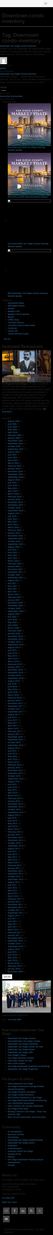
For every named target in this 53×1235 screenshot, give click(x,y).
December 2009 (15, 971)
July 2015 (12, 784)
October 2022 (14, 541)
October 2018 (14, 675)
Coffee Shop (13, 319)
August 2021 (14, 580)
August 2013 (14, 848)
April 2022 (12, 558)
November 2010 (15, 940)
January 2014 (14, 834)
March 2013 (13, 862)
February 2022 (14, 563)
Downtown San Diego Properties (23, 1044)
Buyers (11, 317)
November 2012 (15, 873)
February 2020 (14, 630)
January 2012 (14, 901)
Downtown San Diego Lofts (20, 1052)
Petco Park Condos (16, 1063)
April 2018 (12, 692)
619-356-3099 (14, 1019)
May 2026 (12, 429)
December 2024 (15, 471)
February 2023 (14, 530)
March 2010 (13, 963)
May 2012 (12, 890)
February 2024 (14, 496)
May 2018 (12, 689)
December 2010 (15, 938)
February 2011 (14, 932)
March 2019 (13, 661)
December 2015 (15, 770)
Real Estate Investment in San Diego (25, 1097)
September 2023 (15, 510)
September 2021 (15, 577)
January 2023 (14, 533)
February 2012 (14, 899)
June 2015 (12, 787)
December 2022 (15, 535)
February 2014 (14, 831)
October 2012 (14, 876)
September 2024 (15, 477)
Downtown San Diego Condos (21, 1038)
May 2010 (12, 957)
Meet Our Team (9, 1202)
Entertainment (14, 1148)
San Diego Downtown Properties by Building (28, 1066)
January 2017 (14, 734)
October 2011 (14, 910)
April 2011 (12, 926)
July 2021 (12, 583)
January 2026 (14, 438)
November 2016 (15, 739)
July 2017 (12, 717)
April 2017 (12, 725)
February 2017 (14, 731)
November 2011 (15, 907)
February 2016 (14, 764)
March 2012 (13, 896)
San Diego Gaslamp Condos (21, 1057)
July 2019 (12, 650)
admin (3, 68)
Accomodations (15, 1131)
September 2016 (15, 745)
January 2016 (14, 767)
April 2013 (12, 859)
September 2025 (15, 449)
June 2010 (12, 954)
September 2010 (15, 946)
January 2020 (14, 633)
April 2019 (12, 658)
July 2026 (12, 424)
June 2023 (12, 519)
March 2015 (13, 795)
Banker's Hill (14, 311)
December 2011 (15, 904)
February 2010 (14, 966)
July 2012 (12, 885)
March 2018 (13, 695)
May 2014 (12, 823)
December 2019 (15, 636)
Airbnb (11, 308)
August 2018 (14, 681)
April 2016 (12, 759)
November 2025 (15, 443)
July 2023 (12, 516)
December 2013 (15, 837)
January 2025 (14, 468)
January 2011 (14, 935)
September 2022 (15, 544)
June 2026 (12, 426)
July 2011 (12, 918)
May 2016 (12, 756)
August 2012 (14, 882)
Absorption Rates (16, 303)
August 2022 (14, 546)
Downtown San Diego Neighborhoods (25, 1140)
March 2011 (13, 929)
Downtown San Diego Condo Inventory (18, 46)
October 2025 (14, 446)
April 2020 (12, 625)
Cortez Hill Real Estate (18, 333)
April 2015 (12, 792)
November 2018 (15, 672)
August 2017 (14, 714)
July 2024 (12, 482)
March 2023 (13, 527)
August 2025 (14, 452)
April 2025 (12, 460)
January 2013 (14, 868)
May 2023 (12, 521)
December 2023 (15, 502)
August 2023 (14, 513)
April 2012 (12, 893)
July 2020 (12, 616)
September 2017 (15, 711)
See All (7, 338)
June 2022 (12, 552)
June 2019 (12, 653)
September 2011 (15, 912)
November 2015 (15, 773)
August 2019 (14, 647)
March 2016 (13, 762)
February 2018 (14, 697)
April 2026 (12, 432)
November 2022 (15, 538)
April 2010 (12, 960)
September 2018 (15, 678)
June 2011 (12, 921)
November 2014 (15, 806)
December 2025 (15, 440)
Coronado (12, 328)
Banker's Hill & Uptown (18, 314)
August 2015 (14, 781)
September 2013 (15, 845)
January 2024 (14, 499)
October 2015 (14, 776)
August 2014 (14, 815)
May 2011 (12, 924)
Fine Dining (13, 1137)
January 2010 (14, 968)
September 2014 (15, 812)
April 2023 (12, 524)
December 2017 (15, 703)
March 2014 (13, 829)
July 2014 (12, 817)
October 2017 (14, 709)
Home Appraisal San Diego (20, 1083)
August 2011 (14, 915)
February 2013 (14, 865)
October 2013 (14, 843)
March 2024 (13, 493)
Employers (13, 1145)
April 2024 (12, 491)
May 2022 (12, 555)
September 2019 (15, 644)
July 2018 (12, 683)
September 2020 (15, 611)
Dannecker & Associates (11, 96)
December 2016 (15, 736)
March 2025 (13, 463)
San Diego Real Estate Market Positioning (27, 1100)
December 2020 (15, 602)
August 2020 (14, 614)
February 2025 (14, 465)
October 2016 (14, 742)
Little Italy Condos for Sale (20, 1060)
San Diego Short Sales (18, 1108)
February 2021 (14, 597)
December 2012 (15, 871)
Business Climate (16, 1134)
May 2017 (12, 722)
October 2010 (14, 943)
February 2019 (14, 664)
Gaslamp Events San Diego (20, 1151)
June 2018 (12, 686)
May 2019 (12, 655)
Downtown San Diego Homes (21, 1049)
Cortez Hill (13, 331)
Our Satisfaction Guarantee (21, 1103)
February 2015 (14, 798)
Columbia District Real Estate (21, 325)
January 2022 (14, 566)
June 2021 (12, 586)
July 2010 (12, 952)
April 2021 (12, 591)
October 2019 (14, 641)
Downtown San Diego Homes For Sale (25, 1046)
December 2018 (15, 669)
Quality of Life (14, 1154)
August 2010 (14, 949)
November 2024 (15, 474)
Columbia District (16, 322)
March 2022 (13, 560)
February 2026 (14, 435)
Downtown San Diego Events (21, 1142)
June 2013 (12, 854)
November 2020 (15, 605)
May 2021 (12, 588)
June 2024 (12, 485)
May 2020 (12, 622)
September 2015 (15, 778)
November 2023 (15, 505)
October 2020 (14, 608)
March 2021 (13, 594)
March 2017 (13, 728)
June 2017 (12, 720)
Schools (11, 1165)
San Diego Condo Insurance (21, 1094)
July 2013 (12, 851)
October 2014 (14, 809)
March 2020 (13, 628)
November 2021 (15, 572)
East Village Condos (17, 1055)
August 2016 (14, 748)
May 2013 (12, 857)
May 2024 (12, 488)
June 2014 (12, 820)
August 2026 (14, 421)
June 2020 (12, 619)
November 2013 (15, 840)
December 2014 (15, 804)
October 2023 (14, 507)
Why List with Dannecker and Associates (27, 1117)
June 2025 (12, 457)
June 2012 (12, 887)
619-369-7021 (8, 1198)
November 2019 (15, 639)
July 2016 (12, 750)
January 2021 (14, 600)
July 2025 (12, 454)
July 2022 (12, 549)
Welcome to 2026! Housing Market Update (27, 196)
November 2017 (15, 706)
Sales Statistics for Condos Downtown (25, 1106)
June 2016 (12, 753)
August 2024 (14, 479)
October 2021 (14, 574)
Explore (11, 1156)
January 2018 (14, 700)
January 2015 (14, 801)
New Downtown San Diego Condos (24, 1041)
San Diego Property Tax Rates (21, 1092)
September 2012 (15, 879)
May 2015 (12, 790)
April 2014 (12, 826)
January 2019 (14, 667)
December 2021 (15, 569)
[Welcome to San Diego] (4, 3)
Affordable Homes (16, 305)
